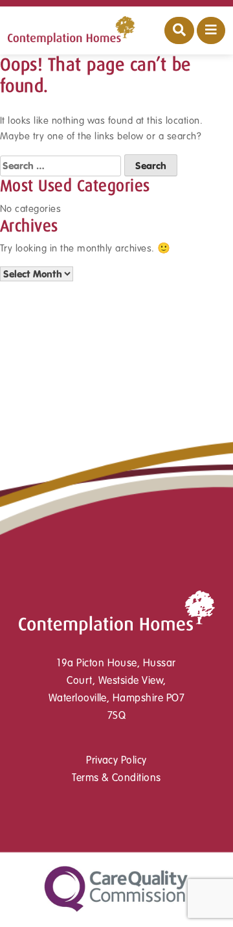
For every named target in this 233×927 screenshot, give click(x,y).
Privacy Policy (116, 760)
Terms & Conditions (116, 777)
